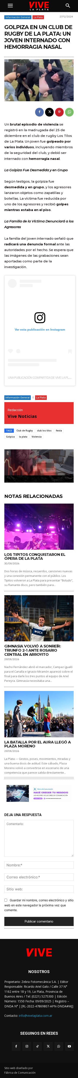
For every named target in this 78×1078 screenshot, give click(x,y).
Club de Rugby (24, 430)
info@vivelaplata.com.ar (35, 1015)
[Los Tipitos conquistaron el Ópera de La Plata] (39, 527)
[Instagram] (27, 1046)
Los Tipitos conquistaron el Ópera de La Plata (34, 556)
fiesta (59, 430)
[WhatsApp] (69, 112)
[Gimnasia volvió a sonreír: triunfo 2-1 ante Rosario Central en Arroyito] (39, 618)
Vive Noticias (22, 416)
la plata (23, 436)
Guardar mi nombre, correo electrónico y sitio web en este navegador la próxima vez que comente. (38, 905)
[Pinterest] (59, 112)
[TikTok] (37, 1046)
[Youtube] (69, 1046)
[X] (49, 112)
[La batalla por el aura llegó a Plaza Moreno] (39, 714)
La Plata (38, 17)
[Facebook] (39, 112)
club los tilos (44, 430)
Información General (18, 17)
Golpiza (10, 436)
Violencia (37, 436)
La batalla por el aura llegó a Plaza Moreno (37, 744)
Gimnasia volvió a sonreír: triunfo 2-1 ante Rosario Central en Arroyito (32, 650)
